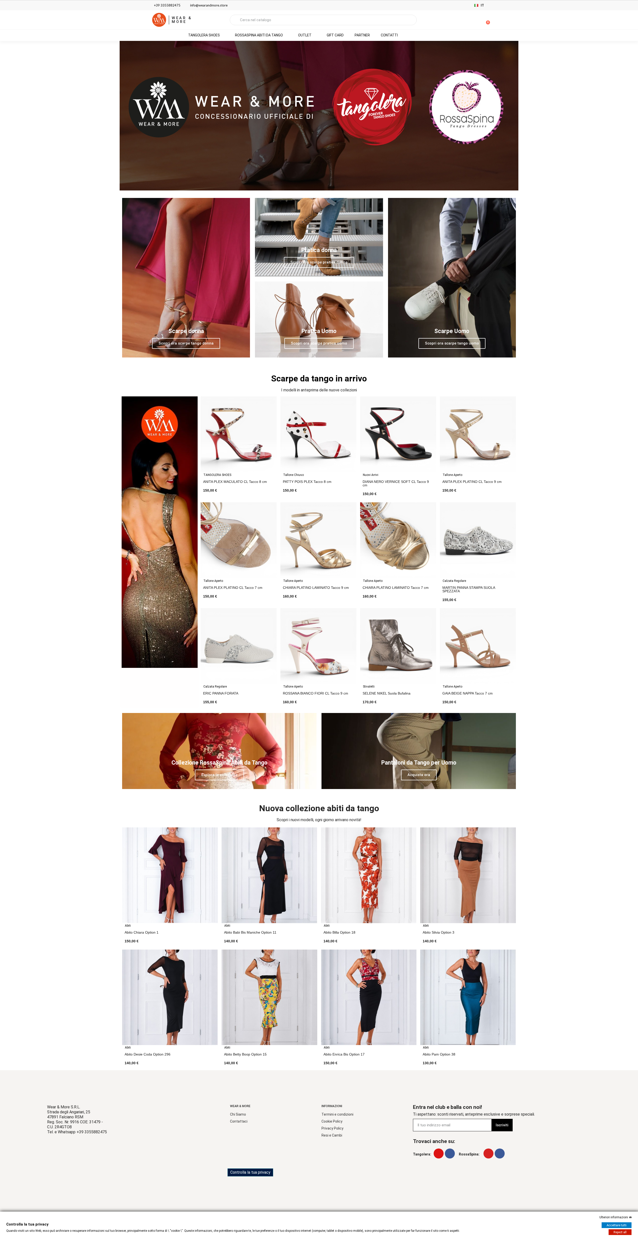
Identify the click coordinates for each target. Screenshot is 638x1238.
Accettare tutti (617, 1225)
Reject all (620, 1232)
